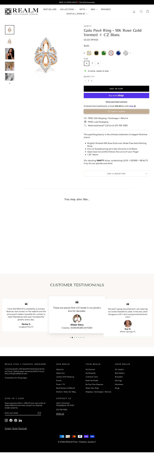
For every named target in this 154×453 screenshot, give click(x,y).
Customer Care (92, 377)
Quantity (89, 76)
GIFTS (82, 9)
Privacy (8, 428)
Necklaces (119, 384)
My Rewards (90, 373)
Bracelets (119, 377)
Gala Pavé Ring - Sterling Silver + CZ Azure (118, 53)
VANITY (88, 26)
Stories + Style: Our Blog (66, 392)
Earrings (118, 380)
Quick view (22, 238)
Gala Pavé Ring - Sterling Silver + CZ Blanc (125, 53)
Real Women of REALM (65, 388)
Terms (15, 428)
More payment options (116, 101)
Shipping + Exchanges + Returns (98, 392)
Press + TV (60, 384)
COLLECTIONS (67, 9)
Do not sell (23, 428)
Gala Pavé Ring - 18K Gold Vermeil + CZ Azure (14, 256)
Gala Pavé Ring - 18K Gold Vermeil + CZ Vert (103, 53)
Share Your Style (92, 388)
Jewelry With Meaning (65, 377)
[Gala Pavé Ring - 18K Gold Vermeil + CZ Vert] (29, 257)
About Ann (60, 373)
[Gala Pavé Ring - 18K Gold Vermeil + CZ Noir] (24, 257)
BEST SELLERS (49, 9)
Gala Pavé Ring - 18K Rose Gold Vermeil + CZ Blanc (111, 53)
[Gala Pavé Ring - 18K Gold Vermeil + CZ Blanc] (19, 257)
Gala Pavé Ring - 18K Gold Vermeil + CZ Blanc (89, 53)
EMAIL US (60, 414)
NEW (93, 9)
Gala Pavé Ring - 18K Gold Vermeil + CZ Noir (96, 53)
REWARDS (106, 9)
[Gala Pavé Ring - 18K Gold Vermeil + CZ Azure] (14, 257)
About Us (59, 369)
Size (86, 59)
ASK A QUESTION (116, 173)
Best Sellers (119, 373)
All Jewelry (119, 369)
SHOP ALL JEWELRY (76, 13)
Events (59, 380)
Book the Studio (92, 380)
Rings (117, 388)
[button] (84, 53)
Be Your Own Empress (94, 384)
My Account (90, 369)
